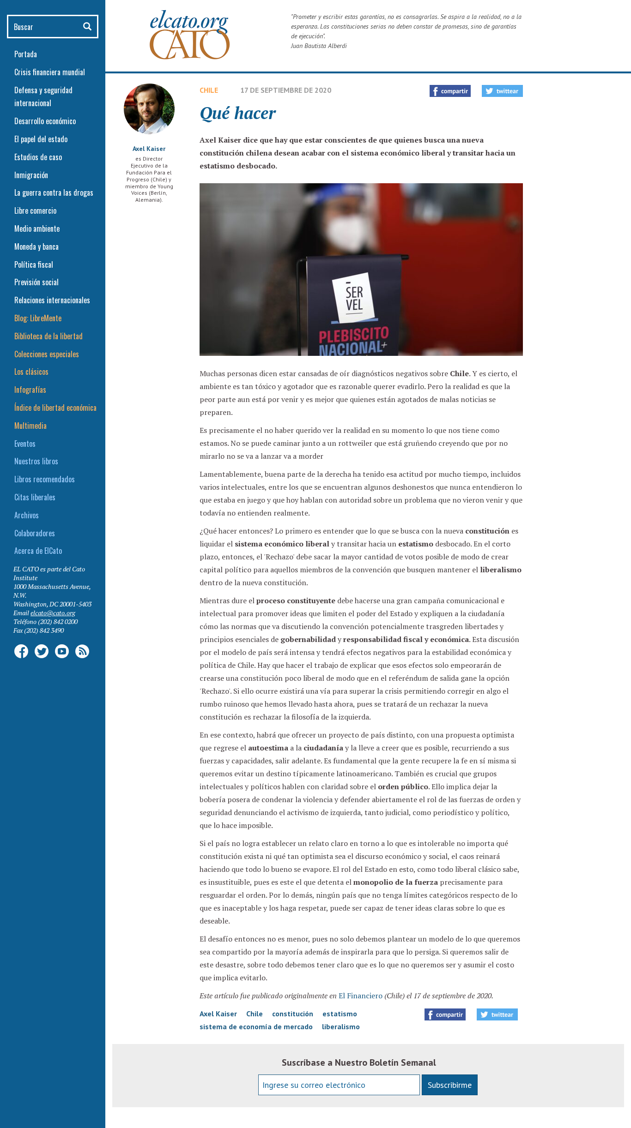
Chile (209, 90)
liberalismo (341, 1026)
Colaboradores (34, 533)
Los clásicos (31, 371)
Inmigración (31, 174)
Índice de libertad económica (55, 407)
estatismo (339, 1013)
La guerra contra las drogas (53, 192)
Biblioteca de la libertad (48, 336)
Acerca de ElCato (38, 550)
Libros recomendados (44, 479)
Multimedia (30, 425)
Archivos (26, 515)
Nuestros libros (36, 461)
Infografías (30, 389)
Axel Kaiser (149, 148)
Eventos (25, 443)
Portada (25, 54)
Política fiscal (33, 264)
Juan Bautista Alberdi (319, 46)
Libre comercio (35, 210)
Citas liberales (34, 497)
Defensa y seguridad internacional (43, 96)
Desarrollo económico (45, 120)
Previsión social (36, 282)
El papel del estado (40, 138)
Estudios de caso (38, 156)
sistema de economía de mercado (256, 1026)
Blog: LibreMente (37, 318)
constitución (292, 1013)
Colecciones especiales (46, 354)
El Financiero (360, 995)
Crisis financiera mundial (49, 72)
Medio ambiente (37, 228)
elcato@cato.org (52, 612)
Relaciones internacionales (52, 300)
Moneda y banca (36, 246)
